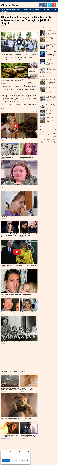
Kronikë (43, 9)
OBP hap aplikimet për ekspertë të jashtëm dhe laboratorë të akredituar (51, 32)
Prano (6, 460)
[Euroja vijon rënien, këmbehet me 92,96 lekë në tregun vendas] (42, 70)
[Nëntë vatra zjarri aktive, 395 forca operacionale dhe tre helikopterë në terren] (42, 120)
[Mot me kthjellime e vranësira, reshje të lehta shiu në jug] (42, 113)
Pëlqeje (41, 3)
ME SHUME (4, 11)
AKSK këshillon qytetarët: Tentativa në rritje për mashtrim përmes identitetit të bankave (50, 62)
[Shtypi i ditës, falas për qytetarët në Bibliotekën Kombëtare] (42, 98)
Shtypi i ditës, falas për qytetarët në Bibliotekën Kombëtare (51, 97)
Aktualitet (25, 9)
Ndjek (45, 3)
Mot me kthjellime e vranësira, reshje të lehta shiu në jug (51, 112)
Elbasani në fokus (16, 9)
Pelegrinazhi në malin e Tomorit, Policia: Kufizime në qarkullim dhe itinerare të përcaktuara (51, 90)
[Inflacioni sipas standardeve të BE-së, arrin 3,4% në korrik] (42, 39)
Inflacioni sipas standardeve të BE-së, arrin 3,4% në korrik (50, 39)
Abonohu (54, 3)
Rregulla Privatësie (14, 462)
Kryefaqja (2, 14)
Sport (48, 9)
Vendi (42, 76)
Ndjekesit (49, 3)
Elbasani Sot (7, 9)
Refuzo (15, 460)
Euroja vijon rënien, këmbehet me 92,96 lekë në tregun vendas (51, 69)
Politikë (32, 9)
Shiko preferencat (25, 460)
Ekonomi (37, 9)
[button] (28, 451)
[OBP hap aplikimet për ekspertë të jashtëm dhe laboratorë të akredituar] (42, 33)
